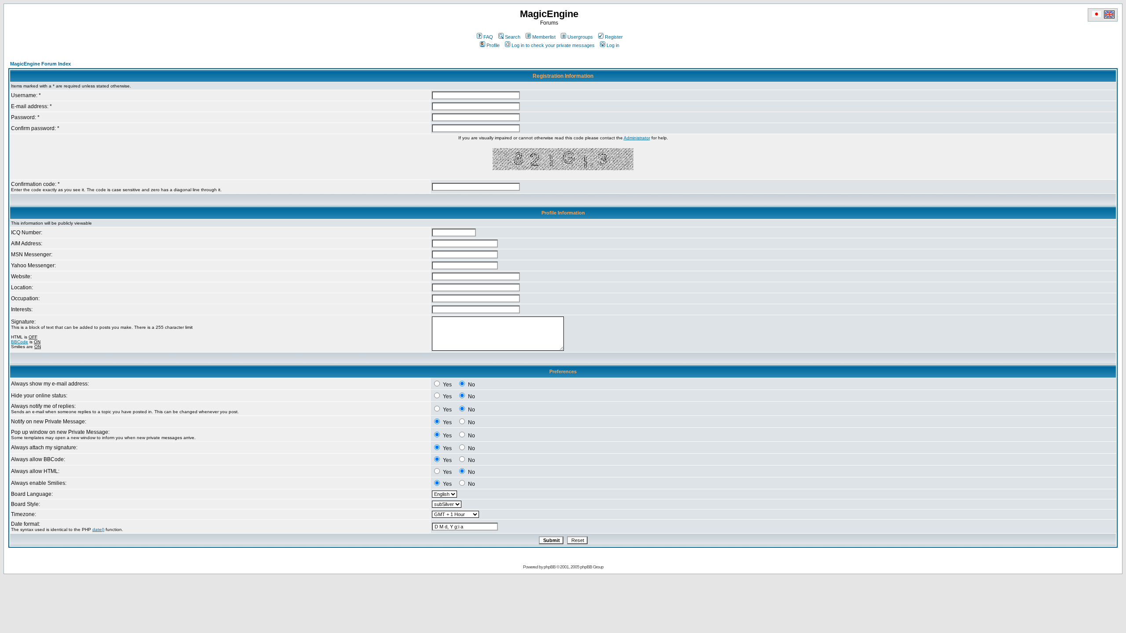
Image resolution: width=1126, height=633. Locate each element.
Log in (613, 45)
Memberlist (544, 37)
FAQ (488, 37)
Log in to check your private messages (553, 45)
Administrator (637, 137)
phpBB (550, 566)
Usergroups (580, 37)
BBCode (19, 341)
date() (98, 529)
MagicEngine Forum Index (40, 63)
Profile (493, 45)
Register (614, 37)
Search (512, 37)
